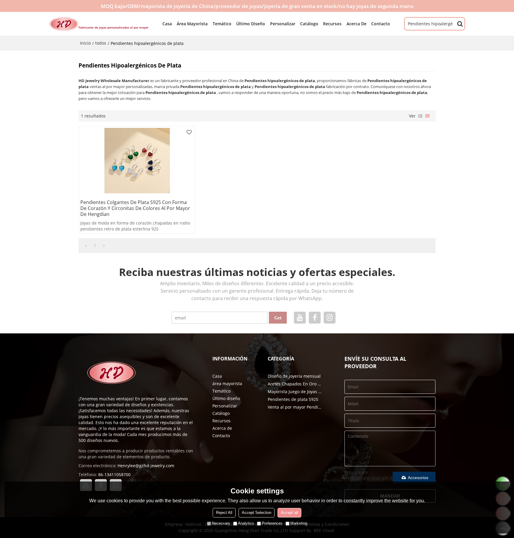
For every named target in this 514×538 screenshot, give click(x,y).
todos (100, 43)
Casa (167, 23)
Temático (222, 23)
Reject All (224, 512)
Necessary (221, 523)
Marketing (298, 523)
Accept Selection (256, 512)
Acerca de (356, 23)
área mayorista (192, 23)
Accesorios (418, 477)
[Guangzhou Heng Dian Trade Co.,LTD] (64, 23)
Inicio (85, 43)
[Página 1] (86, 245)
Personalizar (282, 23)
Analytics (246, 523)
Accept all (289, 512)
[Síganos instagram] (330, 318)
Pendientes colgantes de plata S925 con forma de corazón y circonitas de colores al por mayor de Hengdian (135, 208)
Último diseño (250, 23)
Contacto (380, 23)
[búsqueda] (459, 24)
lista (420, 116)
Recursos (332, 23)
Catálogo (309, 23)
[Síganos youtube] (300, 318)
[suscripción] (278, 318)
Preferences (272, 523)
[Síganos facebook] (315, 318)
